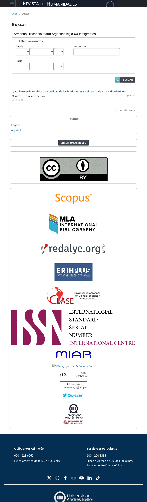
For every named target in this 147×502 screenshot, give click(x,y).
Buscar (128, 79)
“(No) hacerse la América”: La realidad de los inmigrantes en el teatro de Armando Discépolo (69, 91)
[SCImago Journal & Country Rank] (73, 366)
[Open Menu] (11, 3)
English (15, 125)
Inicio (15, 13)
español (16, 130)
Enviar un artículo (73, 142)
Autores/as (80, 46)
